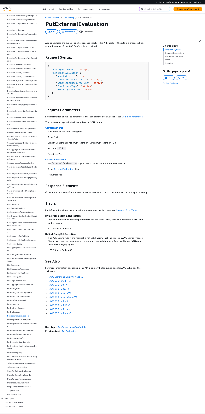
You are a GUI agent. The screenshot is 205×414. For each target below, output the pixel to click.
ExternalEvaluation (65, 73)
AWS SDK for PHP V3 (60, 305)
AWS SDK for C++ (58, 284)
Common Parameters (133, 116)
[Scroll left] (40, 9)
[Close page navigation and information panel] (200, 41)
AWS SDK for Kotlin (59, 301)
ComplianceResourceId (71, 79)
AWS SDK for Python (60, 309)
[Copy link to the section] (43, 57)
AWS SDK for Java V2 (60, 293)
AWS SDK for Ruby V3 (60, 313)
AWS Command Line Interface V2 (66, 276)
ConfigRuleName (63, 69)
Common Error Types (126, 210)
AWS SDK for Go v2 (59, 288)
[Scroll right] (112, 9)
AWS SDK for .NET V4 (60, 280)
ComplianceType (67, 86)
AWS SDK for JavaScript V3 (63, 297)
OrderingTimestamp (69, 89)
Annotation (64, 76)
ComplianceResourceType (72, 83)
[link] (85, 17)
